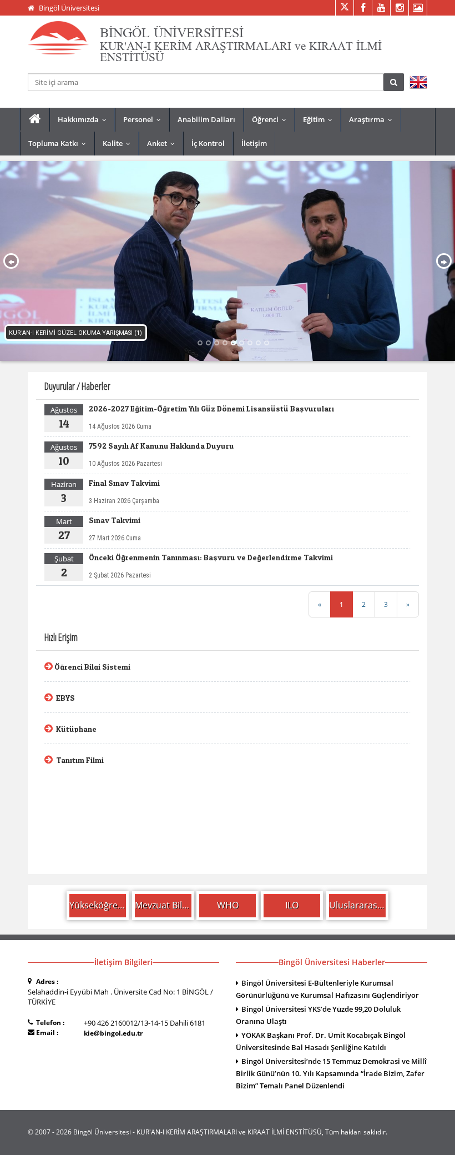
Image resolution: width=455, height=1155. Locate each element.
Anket (163, 143)
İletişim (254, 143)
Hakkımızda (85, 119)
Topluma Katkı (59, 143)
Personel (144, 119)
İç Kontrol (208, 143)
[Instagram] (399, 8)
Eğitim (320, 119)
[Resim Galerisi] (417, 8)
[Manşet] (227, 261)
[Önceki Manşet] (11, 261)
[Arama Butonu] (393, 82)
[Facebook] (362, 8)
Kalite (119, 143)
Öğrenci (271, 119)
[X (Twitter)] (344, 8)
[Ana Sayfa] (35, 119)
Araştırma (373, 119)
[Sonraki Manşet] (444, 261)
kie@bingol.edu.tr (113, 1033)
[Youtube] (381, 8)
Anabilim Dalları (206, 119)
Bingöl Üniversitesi (69, 8)
